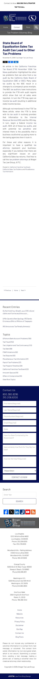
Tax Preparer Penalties (12, 366)
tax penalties (24, 129)
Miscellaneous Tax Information (15, 359)
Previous (7, 290)
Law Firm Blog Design (19, 676)
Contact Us (19, 633)
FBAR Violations (10, 352)
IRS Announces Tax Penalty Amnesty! (16, 326)
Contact (17, 27)
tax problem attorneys (18, 159)
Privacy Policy (20, 621)
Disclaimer (20, 625)
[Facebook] (6, 512)
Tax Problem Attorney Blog (19, 18)
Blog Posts (19, 637)
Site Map (19, 629)
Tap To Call (20, 7)
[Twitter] (11, 512)
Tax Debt (7, 349)
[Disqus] (19, 199)
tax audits (27, 126)
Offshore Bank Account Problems (17, 338)
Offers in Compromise (12, 376)
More (28, 27)
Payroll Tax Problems (12, 362)
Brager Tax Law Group (26, 667)
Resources (19, 618)
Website (19, 614)
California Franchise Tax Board (20, 167)
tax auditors (16, 89)
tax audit (13, 101)
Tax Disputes (9, 355)
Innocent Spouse (10, 373)
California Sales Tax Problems (12, 169)
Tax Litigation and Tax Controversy (17, 345)
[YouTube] (27, 512)
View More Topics (9, 379)
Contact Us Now (19, 477)
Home (5, 27)
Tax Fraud (8, 342)
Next (23, 290)
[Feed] (33, 512)
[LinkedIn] (16, 512)
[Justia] (22, 512)
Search (19, 501)
